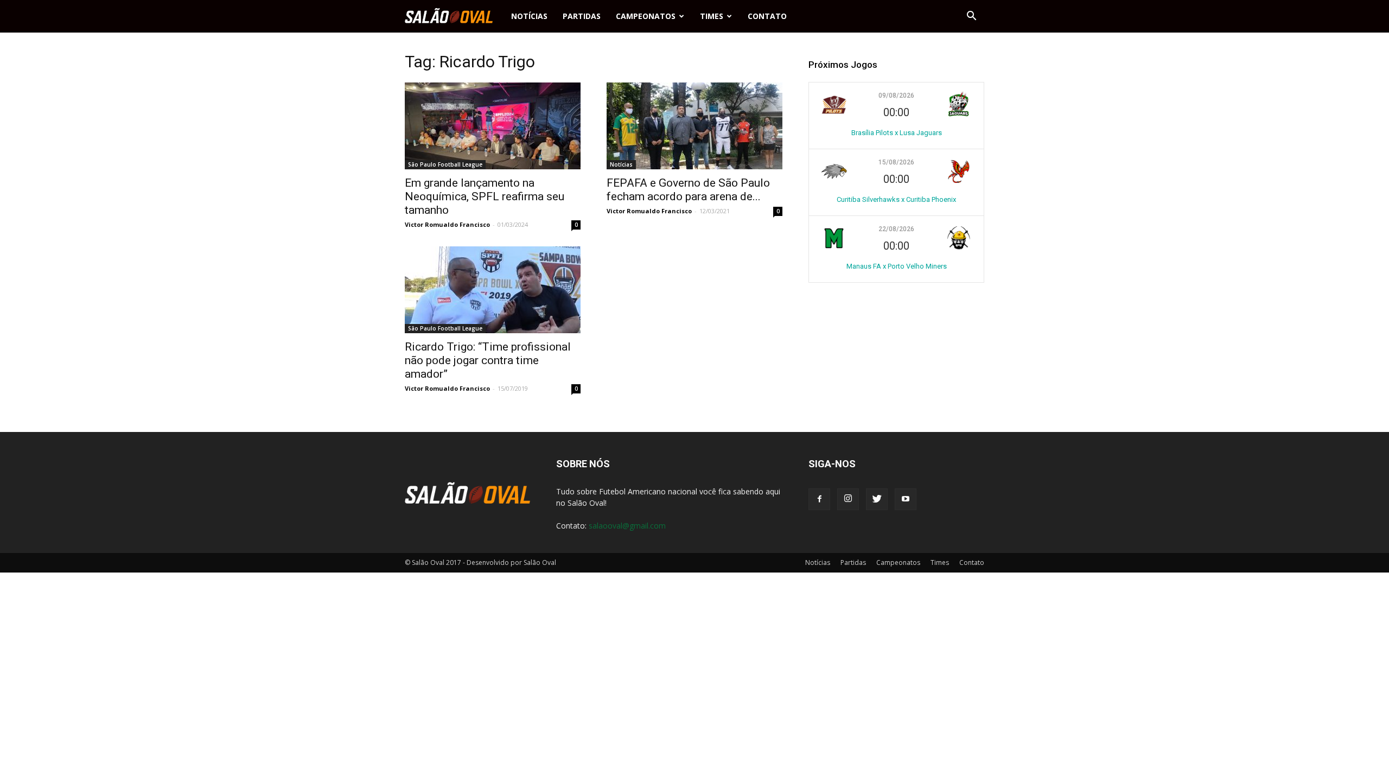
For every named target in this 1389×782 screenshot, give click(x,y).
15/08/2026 (896, 162)
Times (711, 16)
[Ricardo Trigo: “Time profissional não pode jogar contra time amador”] (493, 289)
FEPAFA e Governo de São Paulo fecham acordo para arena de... (688, 189)
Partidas (582, 16)
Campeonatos (646, 16)
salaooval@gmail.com (627, 525)
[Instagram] (848, 499)
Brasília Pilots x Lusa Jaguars (896, 133)
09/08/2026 (896, 95)
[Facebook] (819, 499)
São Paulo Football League (445, 164)
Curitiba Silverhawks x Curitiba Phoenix (896, 199)
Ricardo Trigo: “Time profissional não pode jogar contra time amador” (488, 360)
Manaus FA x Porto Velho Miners (896, 266)
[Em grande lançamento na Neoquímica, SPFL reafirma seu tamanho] (493, 125)
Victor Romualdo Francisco (447, 224)
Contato (767, 16)
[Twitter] (877, 499)
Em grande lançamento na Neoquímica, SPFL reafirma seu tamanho (484, 196)
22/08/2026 (896, 229)
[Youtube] (905, 499)
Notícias (529, 16)
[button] (971, 16)
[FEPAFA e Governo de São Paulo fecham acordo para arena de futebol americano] (694, 125)
